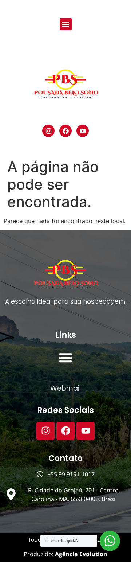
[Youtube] (82, 131)
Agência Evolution (80, 554)
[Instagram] (48, 131)
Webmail (65, 388)
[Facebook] (65, 131)
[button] (66, 24)
